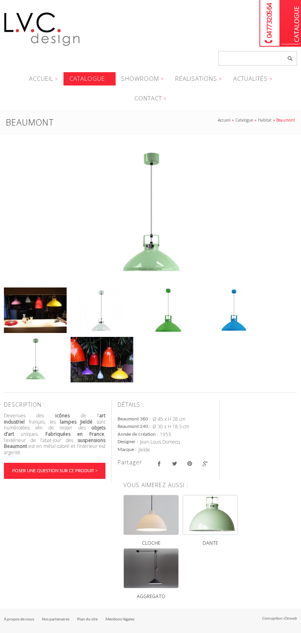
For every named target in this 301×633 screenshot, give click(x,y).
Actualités (250, 78)
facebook (159, 463)
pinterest (189, 463)
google (205, 463)
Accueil (41, 78)
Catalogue (290, 23)
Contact (148, 98)
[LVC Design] (42, 46)
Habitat (265, 120)
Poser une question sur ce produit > (55, 470)
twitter (174, 463)
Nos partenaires (55, 619)
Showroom (140, 78)
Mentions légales (119, 619)
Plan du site (87, 619)
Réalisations (196, 78)
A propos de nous (19, 619)
